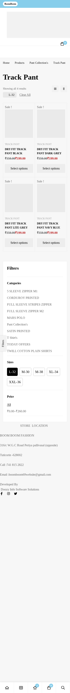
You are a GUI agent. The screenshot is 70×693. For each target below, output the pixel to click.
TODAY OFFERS (18, 344)
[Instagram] (8, 493)
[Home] (7, 687)
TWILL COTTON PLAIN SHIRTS (29, 351)
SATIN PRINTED (18, 331)
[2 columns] (63, 88)
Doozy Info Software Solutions (19, 489)
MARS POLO (16, 317)
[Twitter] (15, 493)
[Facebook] (1, 493)
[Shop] (21, 687)
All (9, 404)
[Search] (63, 687)
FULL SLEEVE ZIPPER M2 (25, 311)
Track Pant (12, 144)
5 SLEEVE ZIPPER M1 (22, 291)
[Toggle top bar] (66, 4)
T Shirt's (12, 337)
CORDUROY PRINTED (23, 297)
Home (6, 62)
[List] (55, 88)
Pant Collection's (39, 62)
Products (19, 62)
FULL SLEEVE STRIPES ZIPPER (29, 304)
